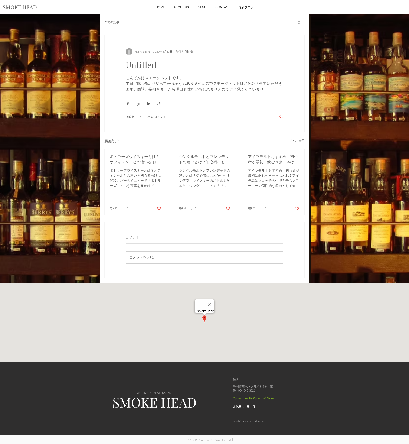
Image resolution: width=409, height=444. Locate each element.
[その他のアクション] (280, 51)
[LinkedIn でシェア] (149, 104)
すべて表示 (297, 141)
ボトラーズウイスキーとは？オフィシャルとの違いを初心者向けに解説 (135, 159)
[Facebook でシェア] (128, 104)
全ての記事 (111, 22)
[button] (299, 22)
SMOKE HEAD (154, 402)
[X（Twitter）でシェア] (138, 104)
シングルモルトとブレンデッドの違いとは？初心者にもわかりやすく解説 (204, 159)
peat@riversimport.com (248, 421)
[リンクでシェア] (159, 104)
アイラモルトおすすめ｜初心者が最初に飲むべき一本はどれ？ (273, 159)
